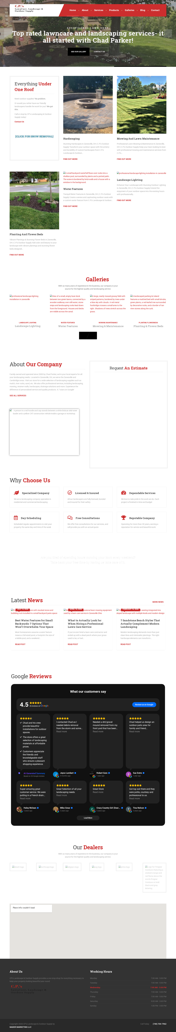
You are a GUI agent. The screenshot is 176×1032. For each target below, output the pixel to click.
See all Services (88, 572)
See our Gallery (78, 52)
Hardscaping (71, 138)
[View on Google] (55, 774)
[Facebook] (88, 1023)
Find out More (70, 159)
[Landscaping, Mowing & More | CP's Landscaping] (27, 8)
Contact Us (99, 52)
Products (114, 10)
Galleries (129, 10)
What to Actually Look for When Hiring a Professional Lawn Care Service (85, 623)
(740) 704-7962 (159, 1024)
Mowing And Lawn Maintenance (138, 138)
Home (73, 10)
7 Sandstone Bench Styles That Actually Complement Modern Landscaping (140, 623)
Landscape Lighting (129, 179)
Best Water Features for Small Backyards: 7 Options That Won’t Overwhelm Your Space (34, 623)
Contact (155, 10)
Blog (142, 10)
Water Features (73, 189)
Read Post (20, 644)
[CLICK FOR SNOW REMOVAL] (34, 136)
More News (158, 602)
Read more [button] (61, 731)
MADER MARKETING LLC (20, 1027)
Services (98, 10)
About (85, 10)
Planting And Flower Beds (26, 234)
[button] (8, 33)
